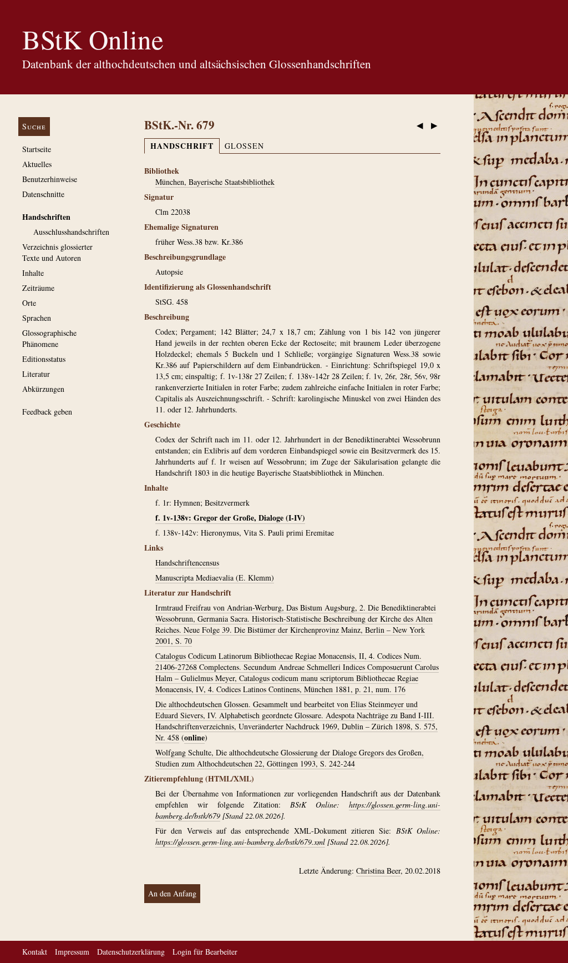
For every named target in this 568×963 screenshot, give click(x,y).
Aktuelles (37, 164)
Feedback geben (47, 411)
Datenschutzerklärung (131, 951)
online (194, 737)
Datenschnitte (43, 194)
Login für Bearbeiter (205, 951)
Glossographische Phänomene (49, 338)
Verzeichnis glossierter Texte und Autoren (57, 252)
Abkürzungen (43, 389)
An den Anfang (172, 893)
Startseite (36, 149)
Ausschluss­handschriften (71, 231)
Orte (29, 303)
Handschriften (46, 217)
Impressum (72, 951)
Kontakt (34, 951)
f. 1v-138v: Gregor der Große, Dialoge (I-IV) (230, 517)
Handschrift (182, 146)
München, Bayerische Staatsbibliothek (215, 182)
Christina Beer (378, 870)
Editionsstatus (43, 359)
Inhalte (33, 273)
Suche (34, 126)
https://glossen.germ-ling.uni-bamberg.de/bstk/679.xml (240, 841)
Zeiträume (38, 288)
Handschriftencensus (187, 562)
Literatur (36, 374)
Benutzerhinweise (49, 179)
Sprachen (36, 317)
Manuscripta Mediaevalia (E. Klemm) (214, 577)
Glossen (244, 145)
